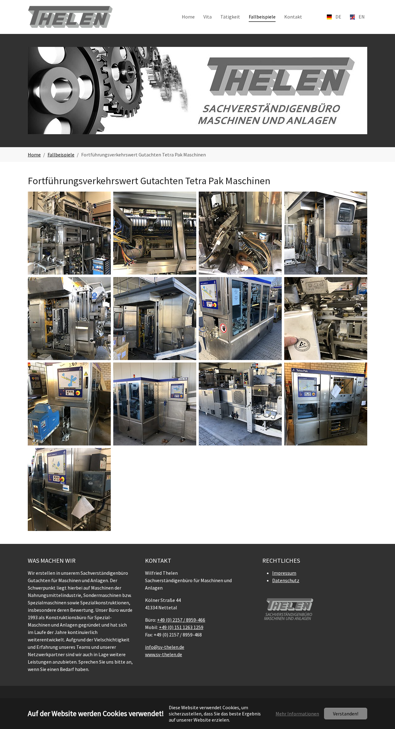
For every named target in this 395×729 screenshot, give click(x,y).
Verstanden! (345, 713)
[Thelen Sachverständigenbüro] (70, 17)
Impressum (284, 573)
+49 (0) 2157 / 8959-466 (181, 620)
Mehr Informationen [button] (297, 713)
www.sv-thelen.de (163, 654)
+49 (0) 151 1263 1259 (181, 627)
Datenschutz (285, 580)
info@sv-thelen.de (164, 647)
